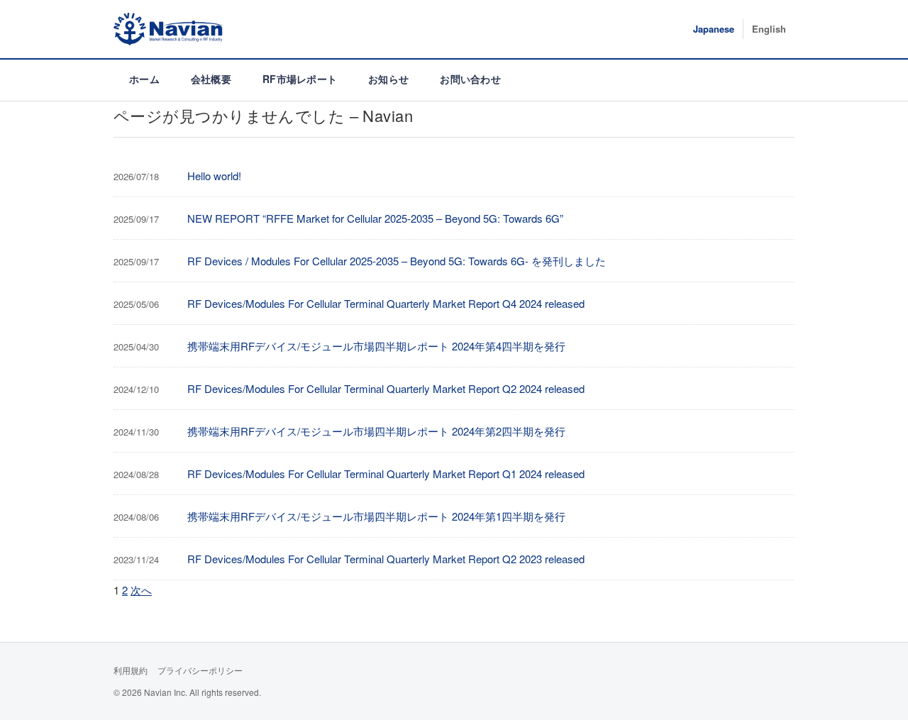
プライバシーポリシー (200, 670)
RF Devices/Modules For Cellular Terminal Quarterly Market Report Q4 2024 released (386, 303)
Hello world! (214, 175)
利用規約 (131, 670)
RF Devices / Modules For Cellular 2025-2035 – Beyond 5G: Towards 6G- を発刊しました (396, 260)
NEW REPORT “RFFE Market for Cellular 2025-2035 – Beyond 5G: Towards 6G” (375, 218)
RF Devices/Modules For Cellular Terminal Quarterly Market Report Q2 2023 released (386, 558)
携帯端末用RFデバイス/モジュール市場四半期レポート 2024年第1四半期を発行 (376, 516)
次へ (141, 589)
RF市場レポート (299, 79)
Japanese (713, 28)
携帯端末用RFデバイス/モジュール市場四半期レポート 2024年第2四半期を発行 (376, 430)
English (769, 28)
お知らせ (388, 79)
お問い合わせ (470, 79)
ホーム (144, 79)
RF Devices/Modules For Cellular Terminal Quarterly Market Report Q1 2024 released (386, 473)
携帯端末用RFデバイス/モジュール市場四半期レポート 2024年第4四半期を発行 (376, 345)
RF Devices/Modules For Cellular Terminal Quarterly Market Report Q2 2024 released (386, 388)
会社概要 (211, 79)
